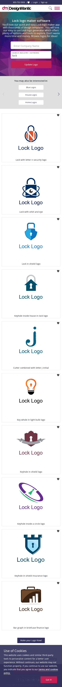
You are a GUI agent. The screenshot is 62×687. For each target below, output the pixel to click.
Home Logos (31, 102)
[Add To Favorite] (58, 114)
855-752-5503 (19, 2)
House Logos (31, 94)
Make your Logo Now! (31, 640)
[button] (58, 94)
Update (31, 64)
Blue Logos (31, 87)
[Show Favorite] (28, 2)
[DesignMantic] (16, 8)
